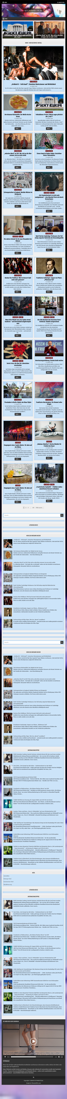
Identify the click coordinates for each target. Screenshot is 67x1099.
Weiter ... (18, 129)
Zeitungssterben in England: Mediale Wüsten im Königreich (18, 193)
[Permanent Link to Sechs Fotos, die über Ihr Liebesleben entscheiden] (18, 349)
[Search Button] (33, 1077)
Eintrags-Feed (7, 878)
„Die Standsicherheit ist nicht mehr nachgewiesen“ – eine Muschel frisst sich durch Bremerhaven (49, 197)
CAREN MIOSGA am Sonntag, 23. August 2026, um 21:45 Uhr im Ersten (32, 800)
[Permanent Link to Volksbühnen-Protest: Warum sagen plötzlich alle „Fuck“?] (49, 102)
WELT (53, 192)
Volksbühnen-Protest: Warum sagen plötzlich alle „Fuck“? (49, 115)
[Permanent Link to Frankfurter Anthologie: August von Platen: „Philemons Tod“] (49, 266)
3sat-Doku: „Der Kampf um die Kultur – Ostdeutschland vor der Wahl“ (32, 765)
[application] (33, 1041)
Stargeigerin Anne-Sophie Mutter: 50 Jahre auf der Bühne (18, 446)
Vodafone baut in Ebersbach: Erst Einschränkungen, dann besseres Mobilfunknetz (36, 858)
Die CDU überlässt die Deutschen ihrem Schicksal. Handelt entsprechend (49, 321)
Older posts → (39, 507)
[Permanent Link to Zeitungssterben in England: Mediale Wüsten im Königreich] (18, 180)
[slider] (32, 1056)
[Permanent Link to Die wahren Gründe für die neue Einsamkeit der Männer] (18, 225)
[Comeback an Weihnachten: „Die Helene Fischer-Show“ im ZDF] (8, 796)
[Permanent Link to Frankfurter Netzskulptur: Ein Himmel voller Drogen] (49, 390)
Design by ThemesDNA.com (33, 1083)
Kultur (47, 192)
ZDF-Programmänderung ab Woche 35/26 (24, 777)
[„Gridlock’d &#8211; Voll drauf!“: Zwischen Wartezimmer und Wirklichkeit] (8, 547)
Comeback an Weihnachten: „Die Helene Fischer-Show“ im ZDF (31, 788)
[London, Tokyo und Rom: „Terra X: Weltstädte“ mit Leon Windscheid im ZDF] (8, 819)
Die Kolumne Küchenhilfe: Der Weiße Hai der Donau (18, 115)
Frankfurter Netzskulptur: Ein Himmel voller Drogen (49, 403)
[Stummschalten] (59, 1057)
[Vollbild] (62, 1057)
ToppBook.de (6, 1061)
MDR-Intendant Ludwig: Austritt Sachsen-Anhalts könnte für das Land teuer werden (36, 754)
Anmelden (6, 876)
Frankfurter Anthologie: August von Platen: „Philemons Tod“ (49, 279)
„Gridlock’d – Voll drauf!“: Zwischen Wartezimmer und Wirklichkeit (33, 84)
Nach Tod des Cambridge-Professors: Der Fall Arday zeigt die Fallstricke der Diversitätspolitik (49, 237)
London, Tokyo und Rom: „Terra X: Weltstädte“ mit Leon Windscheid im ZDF (34, 811)
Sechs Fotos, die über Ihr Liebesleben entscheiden (18, 364)
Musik (18, 485)
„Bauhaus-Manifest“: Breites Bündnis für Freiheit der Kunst (49, 445)
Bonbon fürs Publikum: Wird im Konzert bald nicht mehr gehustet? (18, 279)
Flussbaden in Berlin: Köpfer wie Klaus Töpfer (17, 402)
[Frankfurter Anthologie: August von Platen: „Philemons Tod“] (8, 616)
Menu (5, 2)
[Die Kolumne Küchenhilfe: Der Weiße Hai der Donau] (8, 559)
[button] (33, 1041)
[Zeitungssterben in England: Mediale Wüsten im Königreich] (8, 581)
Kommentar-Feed (8, 881)
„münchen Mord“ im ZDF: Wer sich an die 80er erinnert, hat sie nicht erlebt (17, 36)
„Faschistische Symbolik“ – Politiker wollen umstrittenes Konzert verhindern (49, 488)
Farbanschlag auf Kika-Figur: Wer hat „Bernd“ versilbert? (29, 619)
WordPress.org (8, 884)
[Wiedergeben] (5, 1057)
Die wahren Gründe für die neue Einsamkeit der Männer (18, 240)
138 (33, 507)
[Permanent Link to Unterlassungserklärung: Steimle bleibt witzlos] (49, 348)
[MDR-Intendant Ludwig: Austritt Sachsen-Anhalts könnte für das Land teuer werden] (8, 762)
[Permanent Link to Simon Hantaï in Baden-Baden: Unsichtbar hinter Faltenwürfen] (49, 141)
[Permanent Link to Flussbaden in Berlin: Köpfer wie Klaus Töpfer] (18, 390)
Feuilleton (34, 81)
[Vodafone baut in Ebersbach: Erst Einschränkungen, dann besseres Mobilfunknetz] (8, 866)
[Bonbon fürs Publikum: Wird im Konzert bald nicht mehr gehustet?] (8, 604)
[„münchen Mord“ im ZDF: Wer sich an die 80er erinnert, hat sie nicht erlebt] (8, 570)
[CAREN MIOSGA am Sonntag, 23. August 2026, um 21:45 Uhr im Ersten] (8, 807)
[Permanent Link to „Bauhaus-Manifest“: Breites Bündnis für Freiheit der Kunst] (49, 430)
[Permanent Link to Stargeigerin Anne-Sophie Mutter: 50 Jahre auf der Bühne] (18, 431)
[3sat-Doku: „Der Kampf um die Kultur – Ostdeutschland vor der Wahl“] (8, 773)
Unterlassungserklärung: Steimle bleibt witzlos (49, 360)
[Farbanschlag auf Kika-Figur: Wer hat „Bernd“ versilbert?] (8, 627)
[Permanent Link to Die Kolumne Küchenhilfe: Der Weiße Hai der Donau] (18, 102)
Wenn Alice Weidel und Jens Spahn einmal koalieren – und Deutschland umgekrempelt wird (18, 321)
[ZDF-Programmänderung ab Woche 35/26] (8, 785)
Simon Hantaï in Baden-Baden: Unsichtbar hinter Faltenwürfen (49, 36)
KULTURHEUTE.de (33, 10)
